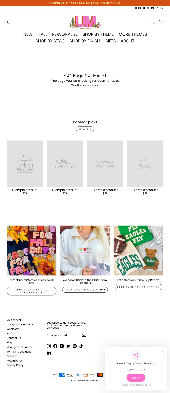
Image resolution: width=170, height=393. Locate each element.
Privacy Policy (15, 365)
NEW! (28, 34)
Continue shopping (85, 85)
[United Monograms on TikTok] (81, 346)
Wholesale (13, 329)
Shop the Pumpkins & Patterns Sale (31, 291)
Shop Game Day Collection (138, 287)
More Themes (133, 34)
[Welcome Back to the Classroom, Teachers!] (85, 250)
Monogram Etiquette (19, 347)
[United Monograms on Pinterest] (75, 346)
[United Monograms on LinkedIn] (49, 353)
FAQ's (10, 333)
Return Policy (15, 360)
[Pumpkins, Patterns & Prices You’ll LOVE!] (31, 250)
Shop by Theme (98, 34)
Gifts (110, 41)
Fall (43, 34)
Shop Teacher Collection (85, 289)
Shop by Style (50, 41)
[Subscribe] (84, 335)
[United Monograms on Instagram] (49, 346)
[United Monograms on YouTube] (62, 346)
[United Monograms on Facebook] (55, 346)
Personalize (65, 34)
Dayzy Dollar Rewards (20, 324)
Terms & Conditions (19, 351)
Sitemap (12, 356)
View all (85, 129)
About (127, 41)
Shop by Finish (85, 41)
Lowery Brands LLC (89, 380)
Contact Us (14, 338)
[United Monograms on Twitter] (68, 346)
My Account (14, 320)
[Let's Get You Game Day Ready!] (138, 250)
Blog (9, 342)
